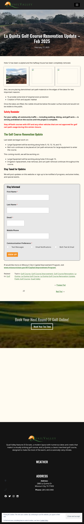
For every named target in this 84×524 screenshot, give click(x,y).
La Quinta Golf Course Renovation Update (57, 276)
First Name (12, 192)
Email (10, 217)
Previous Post (61, 285)
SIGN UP (12, 254)
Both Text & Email (67, 247)
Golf (8, 276)
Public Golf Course (22, 279)
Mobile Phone (13, 230)
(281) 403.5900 (48, 490)
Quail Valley (35, 279)
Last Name (12, 205)
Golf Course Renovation (64, 273)
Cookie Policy (44, 520)
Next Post (59, 291)
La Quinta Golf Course (30, 276)
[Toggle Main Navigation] (77, 5)
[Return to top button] (81, 419)
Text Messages (18, 247)
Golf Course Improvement (42, 273)
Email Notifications (43, 247)
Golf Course (26, 273)
